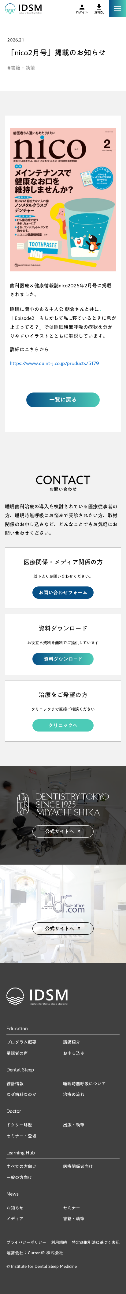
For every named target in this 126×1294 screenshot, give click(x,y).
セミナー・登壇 (21, 1136)
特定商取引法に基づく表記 (96, 1242)
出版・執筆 (73, 1125)
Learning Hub (20, 1153)
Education (17, 1029)
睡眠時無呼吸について (84, 1083)
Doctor (13, 1112)
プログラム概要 (21, 1042)
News (12, 1194)
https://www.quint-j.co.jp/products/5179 (54, 363)
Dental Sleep (20, 1070)
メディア (15, 1218)
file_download (99, 7)
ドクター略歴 (19, 1125)
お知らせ (15, 1208)
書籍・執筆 (73, 1218)
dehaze (117, 8)
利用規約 (59, 1242)
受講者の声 (17, 1053)
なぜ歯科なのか (21, 1094)
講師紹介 (71, 1042)
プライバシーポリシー (26, 1242)
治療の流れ (73, 1094)
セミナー (71, 1208)
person (82, 7)
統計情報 (15, 1083)
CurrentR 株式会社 (45, 1253)
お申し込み (73, 1053)
